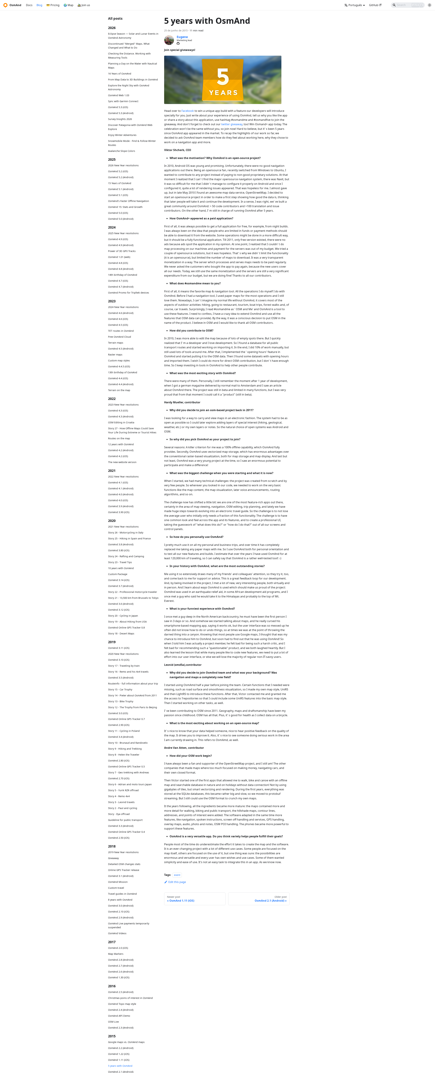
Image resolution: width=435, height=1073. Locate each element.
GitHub (373, 5)
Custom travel (116, 887)
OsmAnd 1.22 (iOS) (118, 1054)
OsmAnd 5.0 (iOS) (118, 212)
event (177, 875)
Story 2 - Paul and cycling (122, 808)
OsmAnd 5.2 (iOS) (118, 171)
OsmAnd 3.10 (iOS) (118, 659)
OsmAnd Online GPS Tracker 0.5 (126, 766)
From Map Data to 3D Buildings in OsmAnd (133, 79)
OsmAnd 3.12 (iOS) (118, 609)
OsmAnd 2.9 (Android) (120, 917)
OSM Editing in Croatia (121, 422)
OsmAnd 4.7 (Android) (120, 286)
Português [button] (355, 5)
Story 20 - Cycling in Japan (123, 615)
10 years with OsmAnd (121, 568)
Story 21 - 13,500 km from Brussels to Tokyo (133, 597)
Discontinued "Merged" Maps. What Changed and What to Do (129, 45)
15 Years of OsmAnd (119, 183)
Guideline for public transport (125, 820)
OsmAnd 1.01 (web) (119, 257)
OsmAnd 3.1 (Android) (120, 876)
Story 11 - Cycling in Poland (124, 730)
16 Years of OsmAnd (119, 73)
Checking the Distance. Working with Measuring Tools (129, 55)
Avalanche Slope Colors (121, 150)
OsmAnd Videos (117, 933)
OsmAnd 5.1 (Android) (120, 189)
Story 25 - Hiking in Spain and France (129, 538)
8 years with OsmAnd (120, 899)
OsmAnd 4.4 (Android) (120, 384)
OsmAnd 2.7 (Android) (120, 965)
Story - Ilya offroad (119, 814)
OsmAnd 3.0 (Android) (120, 905)
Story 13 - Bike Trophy (120, 701)
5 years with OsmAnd (120, 1065)
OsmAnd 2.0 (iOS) (118, 947)
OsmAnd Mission (118, 881)
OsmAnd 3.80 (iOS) (118, 550)
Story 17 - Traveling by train (124, 665)
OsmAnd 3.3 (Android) (120, 825)
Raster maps (115, 354)
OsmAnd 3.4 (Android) (120, 736)
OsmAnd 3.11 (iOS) (118, 648)
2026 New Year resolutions (123, 165)
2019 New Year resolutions (123, 852)
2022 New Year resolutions (123, 476)
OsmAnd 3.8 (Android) (120, 544)
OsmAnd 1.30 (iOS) (118, 977)
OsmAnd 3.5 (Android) (120, 677)
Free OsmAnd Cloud (119, 336)
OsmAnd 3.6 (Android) (120, 603)
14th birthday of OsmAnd (122, 274)
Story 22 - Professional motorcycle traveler (132, 592)
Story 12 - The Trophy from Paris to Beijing (132, 707)
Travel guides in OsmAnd (122, 893)
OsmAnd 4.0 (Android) (120, 494)
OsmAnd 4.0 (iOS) (118, 500)
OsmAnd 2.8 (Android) (120, 959)
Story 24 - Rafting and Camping (126, 556)
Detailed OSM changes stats (124, 864)
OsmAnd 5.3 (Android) (120, 113)
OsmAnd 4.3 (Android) (120, 416)
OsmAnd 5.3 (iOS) (118, 107)
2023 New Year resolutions (123, 404)
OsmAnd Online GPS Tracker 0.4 (126, 831)
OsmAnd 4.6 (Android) (120, 313)
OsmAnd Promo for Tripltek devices (128, 292)
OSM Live (113, 1021)
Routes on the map (119, 438)
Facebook (187, 111)
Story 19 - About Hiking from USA (127, 621)
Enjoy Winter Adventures (122, 135)
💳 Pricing (52, 5)
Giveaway (113, 858)
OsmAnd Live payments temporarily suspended (128, 925)
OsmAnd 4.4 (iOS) (118, 378)
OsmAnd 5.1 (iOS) (118, 195)
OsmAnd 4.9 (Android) (120, 245)
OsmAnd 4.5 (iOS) (118, 324)
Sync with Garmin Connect (123, 101)
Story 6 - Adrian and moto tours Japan (130, 784)
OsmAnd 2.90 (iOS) (118, 725)
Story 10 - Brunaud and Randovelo (128, 742)
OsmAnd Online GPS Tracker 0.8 (126, 627)
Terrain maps (115, 342)
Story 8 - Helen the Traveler (123, 754)
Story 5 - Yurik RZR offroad (123, 790)
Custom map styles (119, 360)
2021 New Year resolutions (123, 526)
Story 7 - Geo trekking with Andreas (128, 772)
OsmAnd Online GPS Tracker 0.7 (126, 719)
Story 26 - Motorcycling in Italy (125, 532)
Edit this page (177, 882)
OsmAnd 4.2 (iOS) (118, 456)
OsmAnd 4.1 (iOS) (118, 482)
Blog (39, 5)
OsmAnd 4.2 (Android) (120, 450)
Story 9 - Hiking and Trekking (125, 748)
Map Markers (115, 953)
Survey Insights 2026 (120, 119)
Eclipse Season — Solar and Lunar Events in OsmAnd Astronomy (133, 35)
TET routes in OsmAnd (121, 330)
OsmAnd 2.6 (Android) (120, 971)
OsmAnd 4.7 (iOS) (118, 280)
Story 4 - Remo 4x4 (119, 796)
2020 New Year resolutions (123, 653)
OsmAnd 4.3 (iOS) (118, 410)
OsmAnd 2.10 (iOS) (118, 911)
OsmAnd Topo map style (122, 1003)
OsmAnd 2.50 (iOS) (118, 837)
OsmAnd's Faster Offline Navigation (128, 201)
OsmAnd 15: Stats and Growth (125, 207)
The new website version (122, 462)
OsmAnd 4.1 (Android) (120, 488)
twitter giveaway (231, 124)
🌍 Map (68, 5)
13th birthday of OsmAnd (122, 372)
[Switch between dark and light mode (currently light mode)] (429, 5)
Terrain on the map (119, 390)
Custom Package (117, 574)
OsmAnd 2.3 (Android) (120, 1027)
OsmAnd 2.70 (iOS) (118, 778)
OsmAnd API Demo (119, 1015)
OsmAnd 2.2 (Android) (120, 1048)
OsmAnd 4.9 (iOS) (118, 239)
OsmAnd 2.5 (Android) (120, 992)
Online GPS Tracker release (123, 870)
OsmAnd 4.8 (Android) (120, 268)
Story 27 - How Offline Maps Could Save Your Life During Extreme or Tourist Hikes (132, 430)
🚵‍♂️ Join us (83, 5)
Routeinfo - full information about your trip (133, 683)
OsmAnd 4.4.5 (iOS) (119, 366)
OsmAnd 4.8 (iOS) (118, 263)
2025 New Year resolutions (123, 233)
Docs (29, 5)
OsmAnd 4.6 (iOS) (118, 319)
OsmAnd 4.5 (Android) (120, 348)
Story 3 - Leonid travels (121, 802)
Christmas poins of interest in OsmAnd (130, 998)
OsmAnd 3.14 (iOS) (118, 580)
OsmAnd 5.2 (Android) (120, 177)
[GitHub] (178, 43)
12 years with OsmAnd (121, 444)
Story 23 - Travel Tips (120, 562)
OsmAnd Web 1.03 (118, 95)
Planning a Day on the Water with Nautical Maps (132, 65)
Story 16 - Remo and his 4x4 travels (128, 671)
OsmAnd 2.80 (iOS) (118, 760)
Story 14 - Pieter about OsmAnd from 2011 (132, 695)
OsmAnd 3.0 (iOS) (118, 713)
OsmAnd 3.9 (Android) (120, 506)
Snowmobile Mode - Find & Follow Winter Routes (132, 143)
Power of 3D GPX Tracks (122, 251)
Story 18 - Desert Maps (121, 633)
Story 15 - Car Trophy (120, 689)
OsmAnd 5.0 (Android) (120, 218)
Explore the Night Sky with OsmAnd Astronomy (128, 87)
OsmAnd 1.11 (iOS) (118, 1059)
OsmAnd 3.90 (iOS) (118, 512)
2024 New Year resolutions (123, 307)
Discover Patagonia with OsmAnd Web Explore (130, 127)
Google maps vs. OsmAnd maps (126, 1042)
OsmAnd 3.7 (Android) (120, 586)
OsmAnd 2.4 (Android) (120, 1009)
